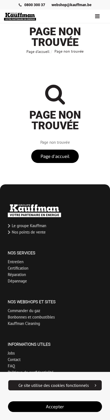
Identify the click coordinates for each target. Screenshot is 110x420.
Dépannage (17, 280)
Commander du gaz (24, 310)
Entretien (15, 261)
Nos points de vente (28, 232)
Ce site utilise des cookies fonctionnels (53, 385)
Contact (14, 359)
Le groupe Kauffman (28, 225)
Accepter (55, 406)
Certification (18, 268)
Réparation (17, 274)
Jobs (11, 353)
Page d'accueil (37, 51)
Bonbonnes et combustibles (31, 317)
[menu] (97, 16)
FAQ (11, 365)
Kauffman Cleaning (24, 323)
